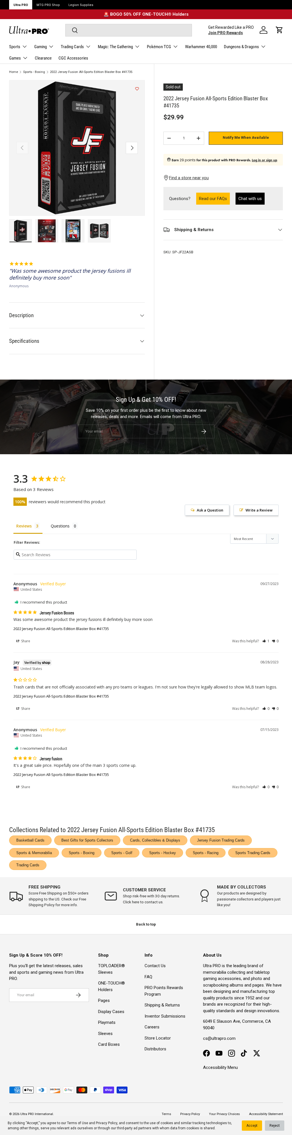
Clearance (43, 58)
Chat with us (250, 198)
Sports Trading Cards (252, 853)
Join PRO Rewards (225, 32)
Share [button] (25, 641)
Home (13, 72)
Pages (104, 1000)
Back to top (146, 924)
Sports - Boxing (34, 72)
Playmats (106, 1022)
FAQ (148, 976)
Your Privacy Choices (224, 1114)
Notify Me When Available (246, 137)
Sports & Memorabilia (34, 853)
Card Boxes (109, 1044)
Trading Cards (27, 865)
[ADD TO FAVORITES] (137, 89)
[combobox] (128, 30)
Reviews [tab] (24, 526)
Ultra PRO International (36, 1114)
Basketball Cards (30, 840)
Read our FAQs (214, 198)
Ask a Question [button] (210, 510)
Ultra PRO (20, 5)
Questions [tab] (60, 526)
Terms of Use (77, 1123)
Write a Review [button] (259, 510)
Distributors (155, 1049)
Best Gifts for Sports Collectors (87, 840)
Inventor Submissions (165, 1016)
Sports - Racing (205, 853)
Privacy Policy (106, 1123)
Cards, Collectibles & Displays (155, 840)
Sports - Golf (121, 853)
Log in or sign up (264, 160)
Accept (251, 1126)
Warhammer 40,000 (201, 46)
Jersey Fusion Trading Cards (221, 840)
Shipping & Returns (162, 1005)
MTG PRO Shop (48, 5)
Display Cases (111, 1011)
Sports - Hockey (162, 853)
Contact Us (155, 965)
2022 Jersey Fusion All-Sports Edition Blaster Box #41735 (91, 72)
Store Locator (158, 1038)
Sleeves (105, 1033)
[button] (279, 30)
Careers (152, 1027)
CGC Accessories (73, 58)
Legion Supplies (80, 5)
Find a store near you (189, 177)
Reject (274, 1126)
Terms (166, 1114)
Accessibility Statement (266, 1114)
